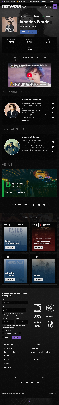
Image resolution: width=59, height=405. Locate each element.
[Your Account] (41, 6)
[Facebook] (53, 151)
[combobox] (4, 310)
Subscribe (16, 337)
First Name (5, 318)
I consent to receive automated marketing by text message (12, 314)
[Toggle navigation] (55, 6)
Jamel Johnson (31, 137)
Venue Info (23, 192)
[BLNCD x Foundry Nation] (37, 324)
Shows (9, 192)
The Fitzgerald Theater (10, 333)
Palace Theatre (8, 330)
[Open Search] (46, 6)
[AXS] (37, 316)
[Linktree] (53, 117)
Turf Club (23, 333)
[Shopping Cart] (50, 6)
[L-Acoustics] (37, 308)
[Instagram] (53, 103)
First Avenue (8, 344)
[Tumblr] (53, 113)
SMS (3, 306)
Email (3, 299)
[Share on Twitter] (39, 205)
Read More (26, 121)
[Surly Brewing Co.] (50, 308)
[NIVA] (50, 316)
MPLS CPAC (8, 368)
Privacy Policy (53, 393)
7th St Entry (8, 348)
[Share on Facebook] (34, 205)
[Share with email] (44, 205)
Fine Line (7, 337)
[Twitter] (53, 108)
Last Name (19, 318)
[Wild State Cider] (50, 324)
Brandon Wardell (32, 100)
